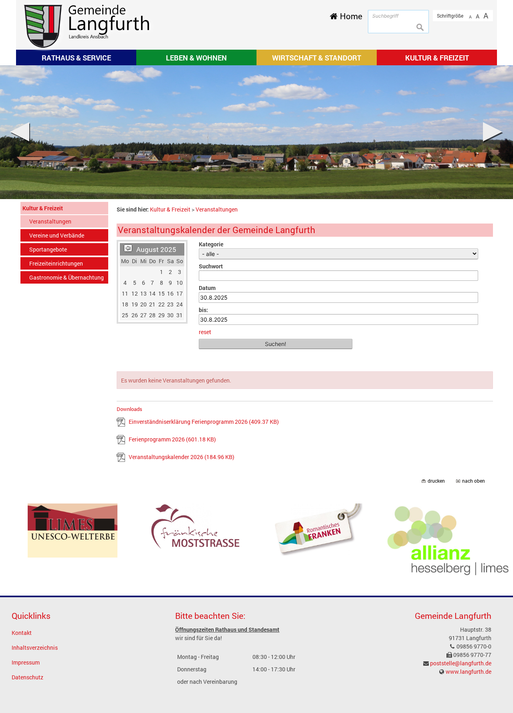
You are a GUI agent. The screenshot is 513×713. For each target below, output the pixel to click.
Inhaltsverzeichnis (35, 647)
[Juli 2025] (128, 249)
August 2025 (156, 249)
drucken (436, 481)
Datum (207, 288)
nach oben (473, 481)
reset (205, 332)
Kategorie (211, 244)
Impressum (26, 662)
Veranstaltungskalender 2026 (181, 457)
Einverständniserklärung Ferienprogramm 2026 (204, 421)
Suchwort (211, 266)
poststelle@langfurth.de (460, 663)
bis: (203, 310)
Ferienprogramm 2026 (172, 439)
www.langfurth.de (468, 671)
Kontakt (22, 632)
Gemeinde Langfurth (453, 615)
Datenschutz (27, 677)
